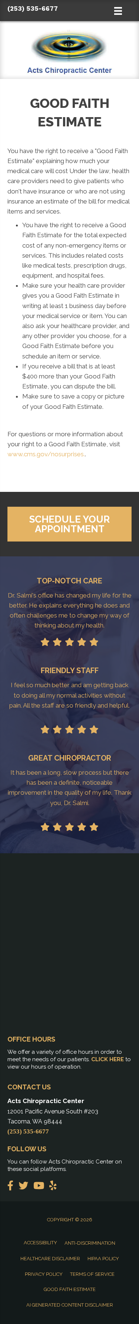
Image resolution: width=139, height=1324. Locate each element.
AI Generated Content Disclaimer (69, 1305)
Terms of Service (92, 1274)
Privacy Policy (44, 1274)
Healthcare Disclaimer (50, 1258)
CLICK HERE (107, 1059)
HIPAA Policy (103, 1258)
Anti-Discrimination (89, 1243)
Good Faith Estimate (70, 1289)
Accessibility (40, 1242)
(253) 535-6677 (32, 8)
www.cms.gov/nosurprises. (46, 454)
